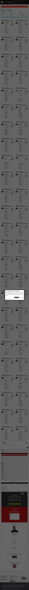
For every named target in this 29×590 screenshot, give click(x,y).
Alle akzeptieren (16, 297)
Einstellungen (21, 297)
